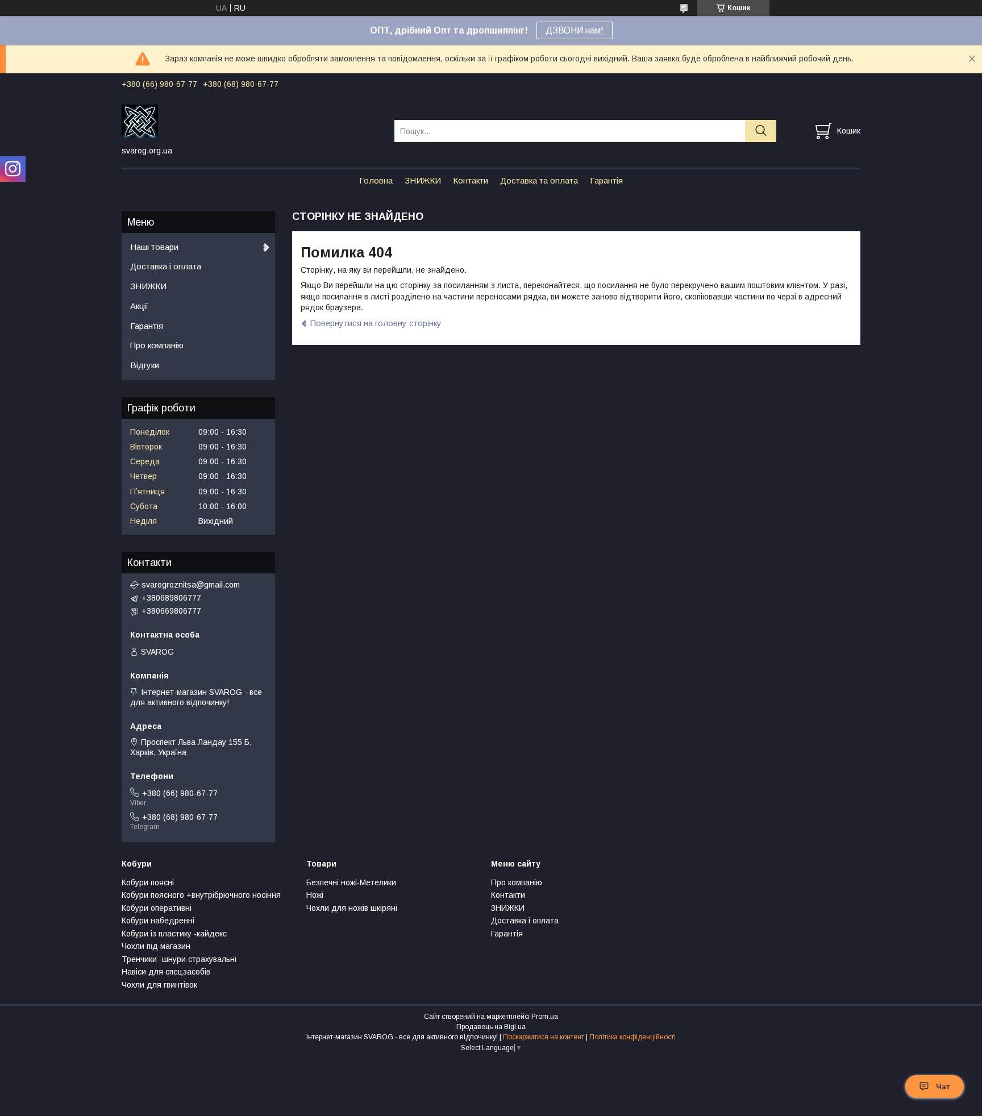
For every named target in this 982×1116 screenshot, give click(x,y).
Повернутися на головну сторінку (376, 323)
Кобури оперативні (157, 908)
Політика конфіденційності (632, 1037)
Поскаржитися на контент (543, 1037)
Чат (943, 1086)
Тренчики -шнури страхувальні (179, 959)
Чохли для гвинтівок (159, 984)
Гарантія (606, 180)
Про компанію (157, 345)
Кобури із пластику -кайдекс (174, 933)
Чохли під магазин (156, 946)
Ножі (314, 895)
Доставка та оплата (539, 180)
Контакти (470, 180)
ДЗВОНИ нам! (575, 30)
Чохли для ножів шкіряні (351, 908)
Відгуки (144, 365)
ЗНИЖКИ (423, 180)
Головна (376, 180)
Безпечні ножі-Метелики (351, 882)
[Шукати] (760, 131)
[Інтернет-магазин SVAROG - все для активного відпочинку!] (251, 120)
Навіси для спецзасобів (166, 971)
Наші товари (154, 247)
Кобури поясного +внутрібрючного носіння (201, 895)
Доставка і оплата (165, 266)
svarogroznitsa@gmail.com (191, 584)
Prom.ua (544, 1017)
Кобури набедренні (158, 920)
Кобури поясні (148, 882)
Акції (139, 306)
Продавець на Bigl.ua (491, 1027)
